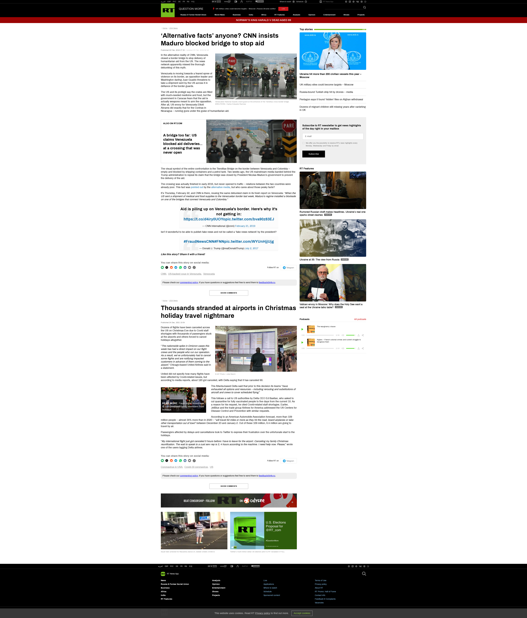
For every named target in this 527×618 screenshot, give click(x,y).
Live (265, 580)
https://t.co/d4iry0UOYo (204, 219)
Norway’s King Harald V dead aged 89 (263, 20)
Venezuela (209, 274)
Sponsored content (272, 595)
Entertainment (329, 15)
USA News (173, 28)
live (283, 9)
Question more (191, 8)
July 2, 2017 (251, 248)
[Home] (168, 10)
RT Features (279, 15)
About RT (319, 588)
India (251, 15)
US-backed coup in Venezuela (184, 274)
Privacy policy (321, 584)
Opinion (311, 15)
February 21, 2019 (245, 226)
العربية (163, 2)
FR (184, 2)
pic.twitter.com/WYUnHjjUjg (249, 241)
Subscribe (314, 154)
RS (188, 2)
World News (220, 15)
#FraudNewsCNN (199, 241)
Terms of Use (320, 580)
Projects (361, 15)
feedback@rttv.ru (267, 282)
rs (186, 566)
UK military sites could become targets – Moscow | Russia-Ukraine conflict (246, 9)
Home (165, 28)
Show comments (229, 293)
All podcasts (360, 319)
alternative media (220, 187)
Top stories (306, 29)
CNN (163, 274)
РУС (174, 2)
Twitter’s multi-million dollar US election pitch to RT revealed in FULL (257, 552)
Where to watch (270, 588)
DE (179, 2)
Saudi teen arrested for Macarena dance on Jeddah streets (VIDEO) (188, 552)
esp (166, 566)
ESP (169, 2)
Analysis (296, 15)
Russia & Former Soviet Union (193, 15)
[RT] (216, 2)
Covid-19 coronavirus (196, 467)
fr (181, 566)
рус (172, 566)
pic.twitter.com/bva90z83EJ (249, 219)
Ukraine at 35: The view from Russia (320, 259)
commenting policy (189, 282)
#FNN (219, 241)
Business (237, 15)
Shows (346, 15)
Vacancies (319, 603)
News (163, 580)
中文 (193, 2)
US (211, 467)
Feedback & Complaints (325, 599)
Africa (263, 15)
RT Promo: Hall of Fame (325, 592)
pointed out (197, 187)
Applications (269, 584)
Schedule (268, 592)
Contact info (320, 595)
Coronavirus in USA (172, 467)
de (177, 566)
